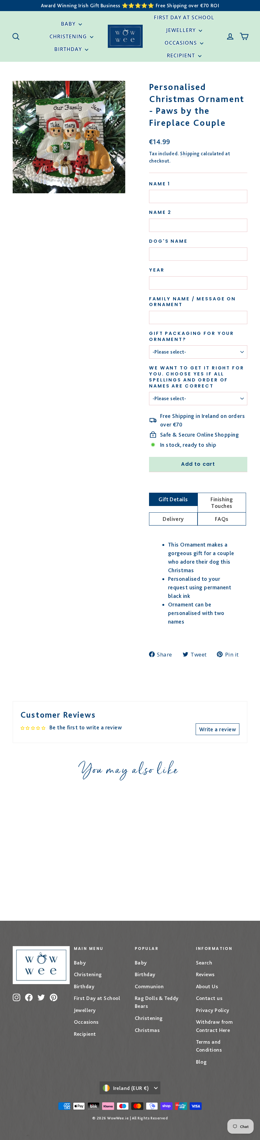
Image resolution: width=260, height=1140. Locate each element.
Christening (68, 36)
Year (157, 270)
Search (204, 962)
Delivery (173, 519)
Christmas (147, 1030)
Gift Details (173, 499)
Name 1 (159, 184)
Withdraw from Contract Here (214, 1026)
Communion (149, 986)
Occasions (181, 42)
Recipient (182, 55)
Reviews (205, 974)
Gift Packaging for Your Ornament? (191, 336)
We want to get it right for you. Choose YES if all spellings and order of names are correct (196, 377)
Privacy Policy (212, 1010)
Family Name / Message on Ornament (192, 302)
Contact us (209, 998)
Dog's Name (168, 241)
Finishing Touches (222, 502)
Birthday (68, 49)
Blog (201, 1062)
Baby (69, 23)
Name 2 (160, 212)
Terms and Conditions (209, 1046)
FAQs (222, 519)
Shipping (190, 154)
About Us (207, 986)
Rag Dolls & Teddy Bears (157, 1002)
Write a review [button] (217, 729)
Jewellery (181, 30)
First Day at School (184, 17)
